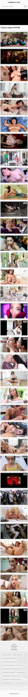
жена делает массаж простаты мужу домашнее (11, 680)
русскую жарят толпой (8, 683)
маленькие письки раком (8, 672)
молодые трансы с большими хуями (11, 669)
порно (14, 644)
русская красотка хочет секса (9, 662)
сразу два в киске (21, 672)
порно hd (14, 648)
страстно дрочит (19, 683)
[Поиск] (25, 6)
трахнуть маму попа (18, 655)
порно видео (14, 646)
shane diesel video (21, 665)
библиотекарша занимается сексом (11, 676)
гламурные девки (6, 655)
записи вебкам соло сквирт (9, 658)
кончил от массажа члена (8, 665)
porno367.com (14, 2)
